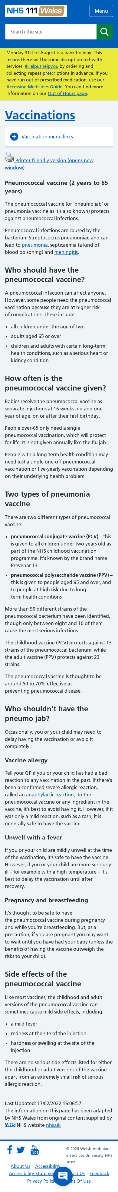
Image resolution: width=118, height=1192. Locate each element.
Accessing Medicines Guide (34, 87)
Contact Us (73, 1173)
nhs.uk (53, 1125)
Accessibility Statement (33, 1173)
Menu (101, 11)
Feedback (99, 1173)
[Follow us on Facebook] (10, 1150)
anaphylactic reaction (50, 795)
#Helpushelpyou (41, 66)
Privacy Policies (42, 1181)
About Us (20, 1166)
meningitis (66, 252)
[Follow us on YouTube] (34, 1150)
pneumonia (35, 245)
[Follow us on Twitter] (20, 1150)
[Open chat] (63, 1176)
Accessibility (48, 1166)
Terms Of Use (77, 1181)
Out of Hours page (67, 93)
